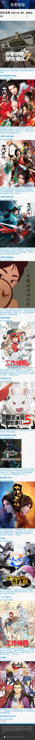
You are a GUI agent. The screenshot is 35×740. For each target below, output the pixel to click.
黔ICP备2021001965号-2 (20, 730)
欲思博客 (17, 727)
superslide (9, 728)
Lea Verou (23, 728)
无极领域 (17, 728)
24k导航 (7, 730)
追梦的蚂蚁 (11, 727)
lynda (11, 730)
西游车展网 (5, 727)
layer (13, 728)
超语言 (22, 727)
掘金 (28, 728)
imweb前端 (28, 727)
